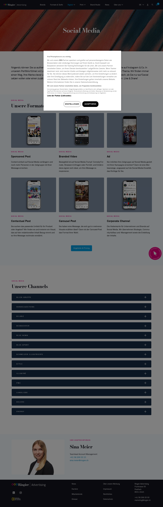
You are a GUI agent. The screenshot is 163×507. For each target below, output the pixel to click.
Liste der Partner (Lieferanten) (59, 96)
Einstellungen (72, 104)
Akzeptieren (90, 104)
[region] (82, 81)
